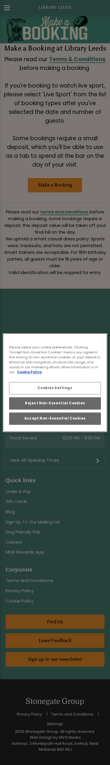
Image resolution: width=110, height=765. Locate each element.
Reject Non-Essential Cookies (55, 403)
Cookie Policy (29, 372)
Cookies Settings (55, 388)
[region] (55, 382)
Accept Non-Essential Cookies (55, 418)
